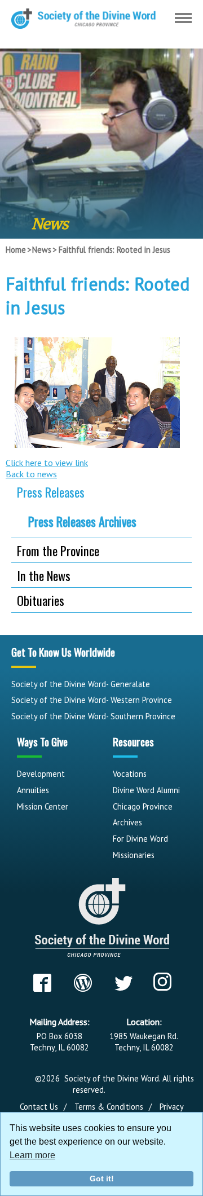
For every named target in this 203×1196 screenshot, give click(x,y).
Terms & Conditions (108, 1106)
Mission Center (42, 806)
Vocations (130, 773)
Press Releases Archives (82, 521)
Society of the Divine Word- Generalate (80, 684)
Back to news (31, 474)
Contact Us (39, 1106)
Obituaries (40, 600)
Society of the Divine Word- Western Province (91, 699)
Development (41, 773)
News (41, 249)
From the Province (58, 550)
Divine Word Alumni (146, 790)
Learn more (32, 1155)
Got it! (102, 1178)
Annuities (33, 790)
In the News (43, 575)
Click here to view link (47, 462)
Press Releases (51, 491)
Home (16, 249)
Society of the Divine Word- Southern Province (93, 716)
